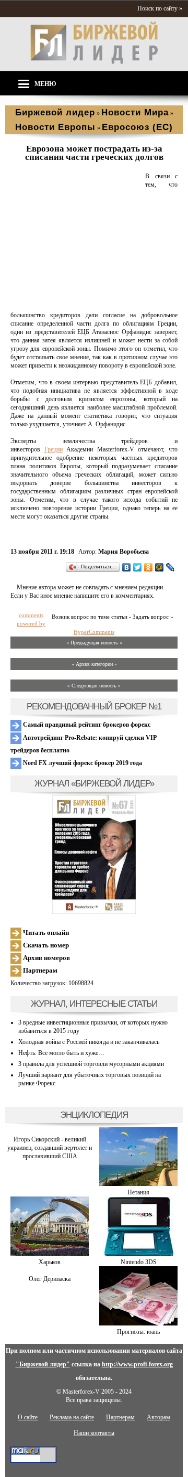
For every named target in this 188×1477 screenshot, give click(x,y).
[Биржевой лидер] (94, 62)
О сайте (28, 1417)
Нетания (138, 1192)
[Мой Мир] (159, 567)
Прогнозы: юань (138, 1331)
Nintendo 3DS (139, 1262)
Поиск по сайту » (159, 8)
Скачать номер (45, 945)
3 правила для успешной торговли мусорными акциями (91, 1064)
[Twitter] (137, 567)
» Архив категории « (94, 664)
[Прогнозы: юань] (138, 1323)
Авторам (158, 1417)
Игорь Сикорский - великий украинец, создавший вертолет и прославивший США (49, 1148)
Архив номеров (45, 958)
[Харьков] (49, 1253)
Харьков (50, 1262)
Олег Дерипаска (49, 1278)
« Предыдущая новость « (94, 642)
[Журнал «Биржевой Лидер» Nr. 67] (94, 854)
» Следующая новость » (94, 685)
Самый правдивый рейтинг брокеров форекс (85, 724)
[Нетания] (138, 1184)
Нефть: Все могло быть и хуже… (61, 1052)
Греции (53, 449)
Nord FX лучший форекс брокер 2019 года (81, 763)
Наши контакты (94, 1433)
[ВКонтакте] (126, 567)
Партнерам (39, 970)
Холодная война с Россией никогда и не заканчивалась (88, 1041)
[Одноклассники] (148, 567)
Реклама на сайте (72, 1417)
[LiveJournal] (170, 567)
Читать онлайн (45, 932)
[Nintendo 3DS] (138, 1253)
